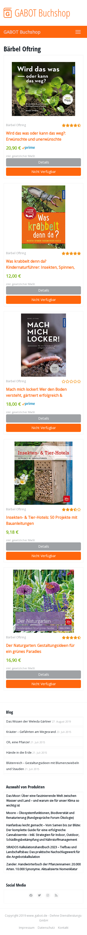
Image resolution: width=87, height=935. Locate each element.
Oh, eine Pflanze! (18, 742)
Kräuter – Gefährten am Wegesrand (31, 732)
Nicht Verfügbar (43, 171)
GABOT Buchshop (22, 32)
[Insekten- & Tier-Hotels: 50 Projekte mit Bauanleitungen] (43, 473)
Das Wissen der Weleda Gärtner (28, 721)
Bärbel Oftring (16, 125)
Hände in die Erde (19, 753)
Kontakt (63, 928)
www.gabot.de (37, 916)
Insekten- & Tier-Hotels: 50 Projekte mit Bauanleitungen (41, 520)
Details (43, 162)
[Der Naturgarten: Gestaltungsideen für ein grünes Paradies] (43, 601)
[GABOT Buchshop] (43, 13)
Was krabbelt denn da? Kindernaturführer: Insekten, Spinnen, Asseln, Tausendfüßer (40, 264)
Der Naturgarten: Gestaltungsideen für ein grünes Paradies (40, 648)
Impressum (27, 928)
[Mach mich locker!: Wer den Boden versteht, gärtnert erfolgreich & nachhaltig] (43, 345)
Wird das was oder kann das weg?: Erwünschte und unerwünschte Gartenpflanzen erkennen (36, 136)
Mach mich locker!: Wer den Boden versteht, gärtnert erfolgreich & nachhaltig (36, 392)
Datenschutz (46, 928)
